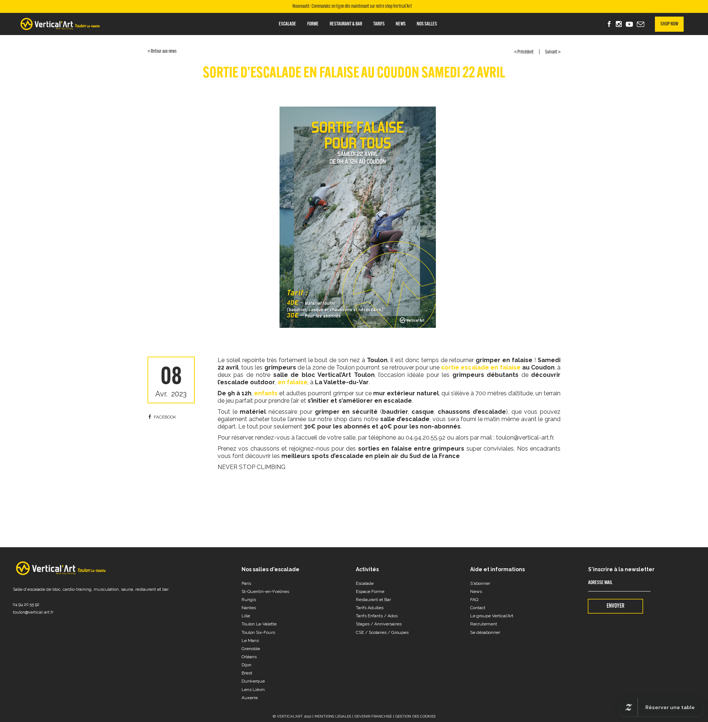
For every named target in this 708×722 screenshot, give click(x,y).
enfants (266, 393)
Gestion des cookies (415, 716)
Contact (477, 607)
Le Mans (250, 640)
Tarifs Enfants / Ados (377, 615)
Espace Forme (370, 591)
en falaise (292, 382)
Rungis (249, 599)
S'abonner (480, 583)
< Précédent (524, 52)
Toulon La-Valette (259, 623)
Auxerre (250, 697)
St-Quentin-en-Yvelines (265, 591)
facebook (165, 417)
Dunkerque (253, 681)
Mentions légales (333, 716)
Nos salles (427, 24)
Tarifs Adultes (370, 607)
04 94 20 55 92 (26, 604)
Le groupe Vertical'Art (491, 615)
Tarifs (379, 24)
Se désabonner (485, 632)
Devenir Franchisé (373, 716)
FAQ (474, 599)
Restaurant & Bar (346, 24)
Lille (246, 615)
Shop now (669, 24)
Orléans (249, 656)
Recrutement (483, 623)
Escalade (287, 24)
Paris (246, 583)
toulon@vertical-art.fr (33, 612)
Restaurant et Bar (373, 599)
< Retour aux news (162, 51)
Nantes (249, 607)
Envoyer (615, 606)
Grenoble (251, 648)
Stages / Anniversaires (379, 623)
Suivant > (552, 52)
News (401, 24)
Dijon (246, 664)
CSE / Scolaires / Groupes (382, 632)
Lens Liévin (253, 689)
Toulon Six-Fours (258, 632)
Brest (247, 673)
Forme (313, 24)
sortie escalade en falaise (480, 367)
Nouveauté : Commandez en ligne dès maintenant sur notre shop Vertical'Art (352, 6)
